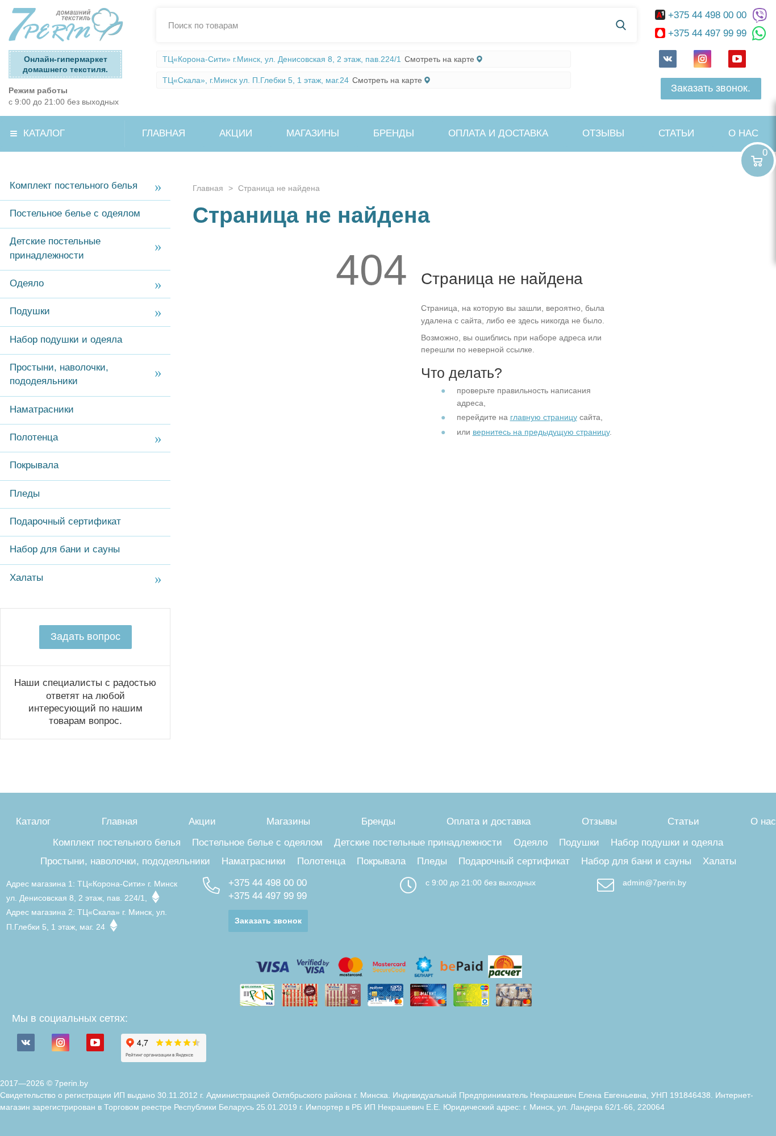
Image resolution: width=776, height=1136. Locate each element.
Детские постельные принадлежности (55, 248)
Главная (163, 133)
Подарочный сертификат (65, 521)
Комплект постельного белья (73, 185)
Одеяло (27, 283)
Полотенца (34, 437)
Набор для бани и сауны (65, 549)
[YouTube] (737, 59)
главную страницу (543, 417)
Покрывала (34, 465)
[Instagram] (702, 59)
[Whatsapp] (759, 33)
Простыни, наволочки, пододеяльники (59, 374)
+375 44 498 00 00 (707, 15)
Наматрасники (42, 409)
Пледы (25, 493)
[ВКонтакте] (668, 59)
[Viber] (759, 15)
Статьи (676, 133)
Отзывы (603, 133)
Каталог (44, 133)
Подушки (30, 311)
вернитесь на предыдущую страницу (541, 431)
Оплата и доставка (498, 133)
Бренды (393, 133)
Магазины (312, 133)
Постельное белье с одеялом (75, 213)
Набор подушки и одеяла (66, 339)
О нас (743, 133)
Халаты (26, 577)
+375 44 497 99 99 (707, 33)
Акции (235, 133)
